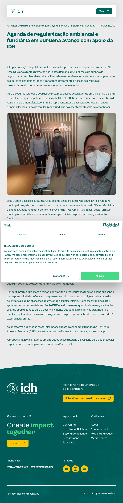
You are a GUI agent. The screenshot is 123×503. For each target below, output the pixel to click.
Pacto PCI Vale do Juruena (61, 305)
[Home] (17, 11)
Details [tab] (62, 234)
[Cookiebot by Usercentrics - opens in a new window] (105, 225)
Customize (59, 275)
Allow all (100, 275)
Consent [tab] (21, 234)
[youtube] (66, 469)
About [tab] (101, 234)
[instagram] (75, 469)
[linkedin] (84, 469)
